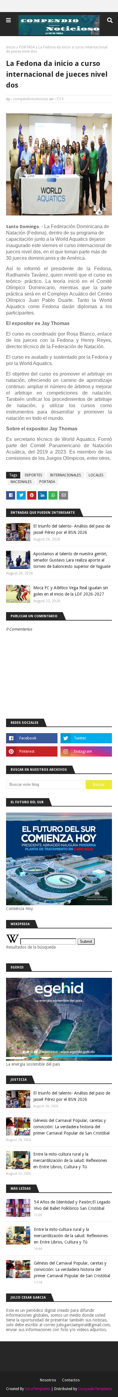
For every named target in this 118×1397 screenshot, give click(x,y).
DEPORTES (33, 475)
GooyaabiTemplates (95, 1389)
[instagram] (86, 751)
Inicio (10, 47)
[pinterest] (31, 751)
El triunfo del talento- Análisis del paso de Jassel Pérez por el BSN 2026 (71, 529)
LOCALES (96, 475)
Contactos (71, 1380)
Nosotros (48, 1380)
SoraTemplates (37, 1389)
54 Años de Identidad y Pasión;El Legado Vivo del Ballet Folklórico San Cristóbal (72, 1205)
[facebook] (31, 738)
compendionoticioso (30, 99)
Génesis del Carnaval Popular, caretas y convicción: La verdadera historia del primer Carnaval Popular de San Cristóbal (71, 1126)
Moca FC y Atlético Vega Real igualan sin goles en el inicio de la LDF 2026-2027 (70, 590)
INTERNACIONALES (65, 475)
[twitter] (86, 738)
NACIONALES (21, 482)
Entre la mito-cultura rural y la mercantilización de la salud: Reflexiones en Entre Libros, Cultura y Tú (70, 1160)
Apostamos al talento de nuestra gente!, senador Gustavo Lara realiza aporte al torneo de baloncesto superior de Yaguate (71, 560)
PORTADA (27, 47)
